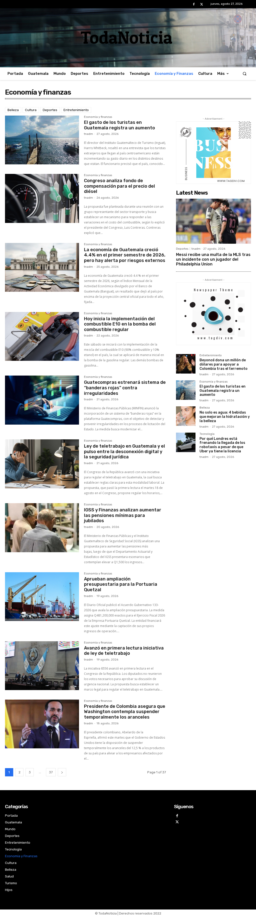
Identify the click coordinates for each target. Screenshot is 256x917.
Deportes (50, 110)
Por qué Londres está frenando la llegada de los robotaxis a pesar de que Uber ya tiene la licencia (222, 445)
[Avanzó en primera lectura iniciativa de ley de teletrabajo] (42, 665)
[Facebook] (194, 4)
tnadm (88, 134)
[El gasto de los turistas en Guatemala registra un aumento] (42, 140)
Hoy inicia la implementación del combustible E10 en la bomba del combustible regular (120, 324)
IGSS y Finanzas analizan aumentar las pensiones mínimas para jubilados (122, 515)
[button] (244, 73)
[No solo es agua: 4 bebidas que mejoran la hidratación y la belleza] (186, 416)
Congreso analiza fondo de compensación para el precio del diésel (119, 186)
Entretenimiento (76, 110)
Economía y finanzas (98, 117)
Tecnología (207, 434)
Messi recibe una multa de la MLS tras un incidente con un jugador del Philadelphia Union (213, 259)
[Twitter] (202, 4)
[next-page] (62, 772)
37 (51, 772)
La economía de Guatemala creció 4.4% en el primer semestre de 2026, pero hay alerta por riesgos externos (125, 255)
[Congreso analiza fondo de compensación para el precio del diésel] (42, 198)
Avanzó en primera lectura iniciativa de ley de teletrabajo (124, 650)
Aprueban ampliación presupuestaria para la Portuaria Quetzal (120, 584)
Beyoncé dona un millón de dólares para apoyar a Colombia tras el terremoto (224, 364)
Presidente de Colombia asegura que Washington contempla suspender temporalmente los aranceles (124, 712)
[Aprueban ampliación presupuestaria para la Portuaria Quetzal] (42, 596)
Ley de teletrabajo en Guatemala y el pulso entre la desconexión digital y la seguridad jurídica (124, 451)
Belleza (13, 110)
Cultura (30, 110)
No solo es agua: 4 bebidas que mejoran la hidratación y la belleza (225, 416)
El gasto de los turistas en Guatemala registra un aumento (119, 125)
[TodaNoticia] (128, 37)
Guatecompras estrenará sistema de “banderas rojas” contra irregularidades (125, 388)
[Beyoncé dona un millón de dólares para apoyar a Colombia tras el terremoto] (186, 364)
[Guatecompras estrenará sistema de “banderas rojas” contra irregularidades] (42, 400)
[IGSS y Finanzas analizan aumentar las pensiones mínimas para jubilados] (42, 527)
